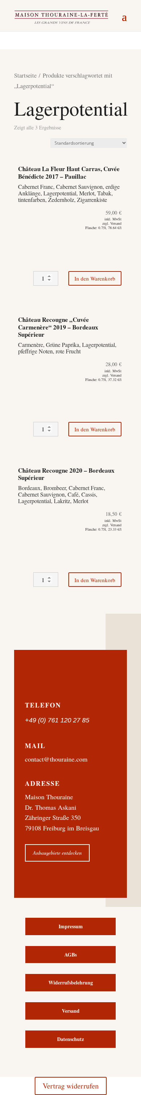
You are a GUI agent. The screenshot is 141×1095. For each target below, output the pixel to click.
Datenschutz (70, 1039)
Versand (71, 1011)
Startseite (25, 75)
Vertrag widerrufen (71, 1086)
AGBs (70, 954)
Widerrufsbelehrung (70, 982)
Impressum (71, 926)
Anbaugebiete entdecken (57, 852)
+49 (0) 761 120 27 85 (57, 720)
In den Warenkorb (94, 278)
